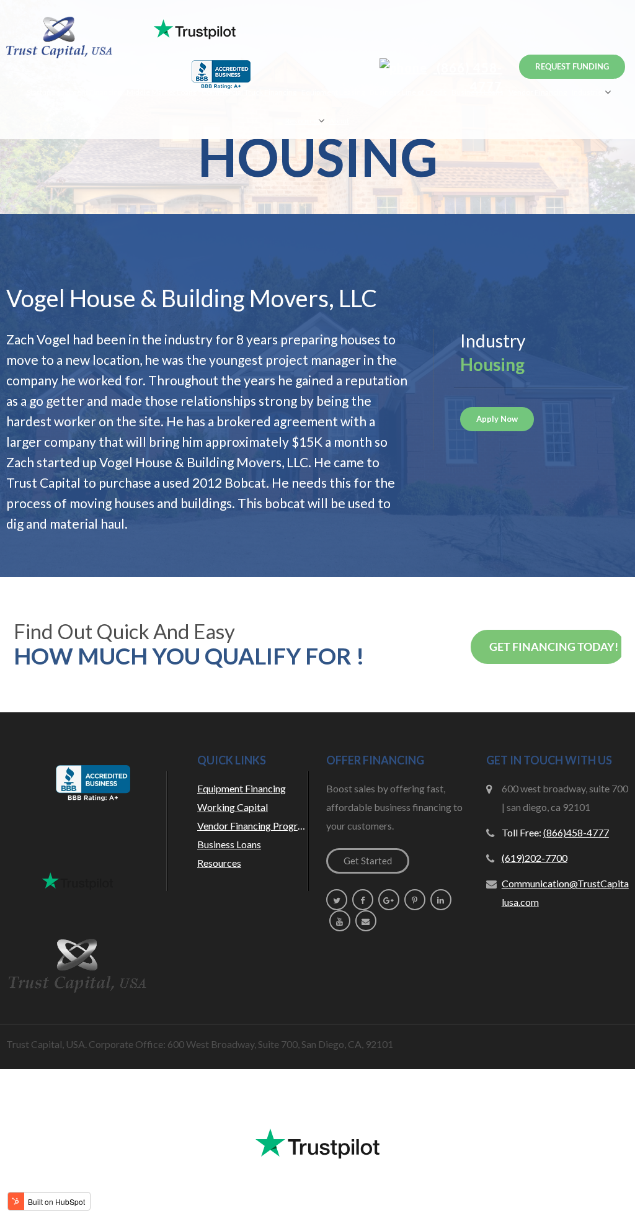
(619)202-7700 (534, 858)
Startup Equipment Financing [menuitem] (74, 92)
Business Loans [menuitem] (477, 92)
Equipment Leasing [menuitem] (333, 92)
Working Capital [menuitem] (232, 807)
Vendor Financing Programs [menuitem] (253, 825)
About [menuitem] (339, 120)
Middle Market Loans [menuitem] (162, 92)
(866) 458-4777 (467, 77)
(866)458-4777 (576, 832)
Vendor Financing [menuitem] (537, 92)
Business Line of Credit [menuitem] (408, 92)
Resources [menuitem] (303, 120)
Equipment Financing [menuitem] (241, 788)
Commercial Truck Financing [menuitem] (249, 92)
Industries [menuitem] (589, 92)
